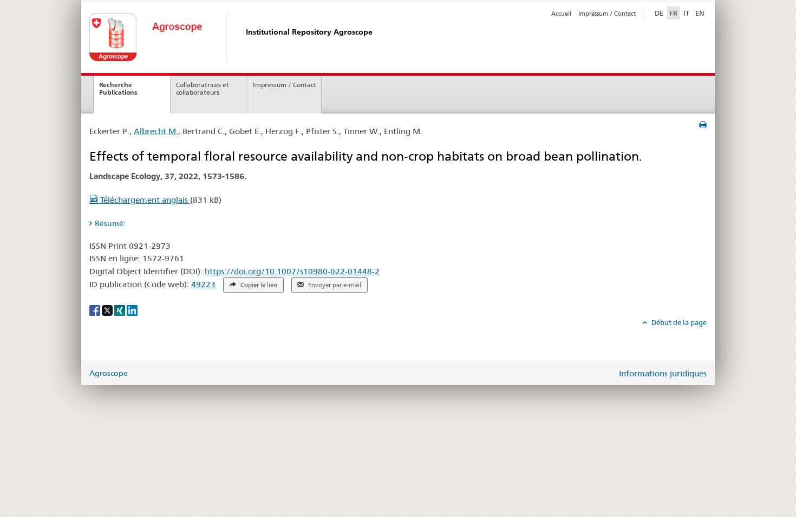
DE (660, 12)
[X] (108, 310)
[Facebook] (95, 310)
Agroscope (108, 373)
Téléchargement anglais (144, 200)
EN (699, 13)
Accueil (561, 13)
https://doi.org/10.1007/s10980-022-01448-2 (292, 271)
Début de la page (678, 322)
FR (673, 13)
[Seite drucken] (703, 125)
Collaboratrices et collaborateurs (202, 89)
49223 (203, 284)
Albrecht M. (156, 131)
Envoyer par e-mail (333, 285)
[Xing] (120, 310)
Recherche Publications (118, 89)
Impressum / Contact (607, 13)
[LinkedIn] (132, 310)
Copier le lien (258, 285)
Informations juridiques (663, 373)
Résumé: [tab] (110, 223)
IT (686, 13)
